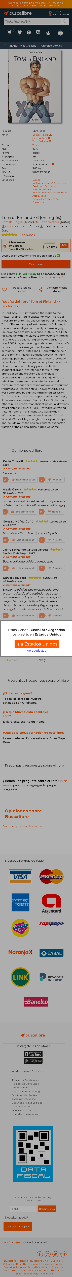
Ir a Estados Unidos (36, 644)
